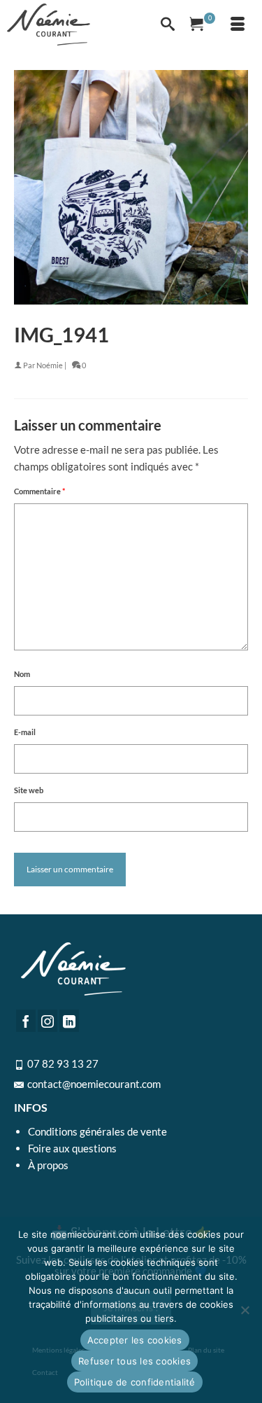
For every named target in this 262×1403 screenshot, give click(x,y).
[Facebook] (26, 1021)
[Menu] (237, 24)
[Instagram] (47, 1021)
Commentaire (39, 491)
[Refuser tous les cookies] (245, 1310)
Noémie (49, 365)
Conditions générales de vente (97, 1131)
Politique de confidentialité (135, 1382)
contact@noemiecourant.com (94, 1083)
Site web (28, 790)
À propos (48, 1165)
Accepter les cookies (134, 1340)
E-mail (25, 732)
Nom (22, 673)
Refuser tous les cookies (134, 1361)
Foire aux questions (72, 1148)
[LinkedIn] (69, 1021)
